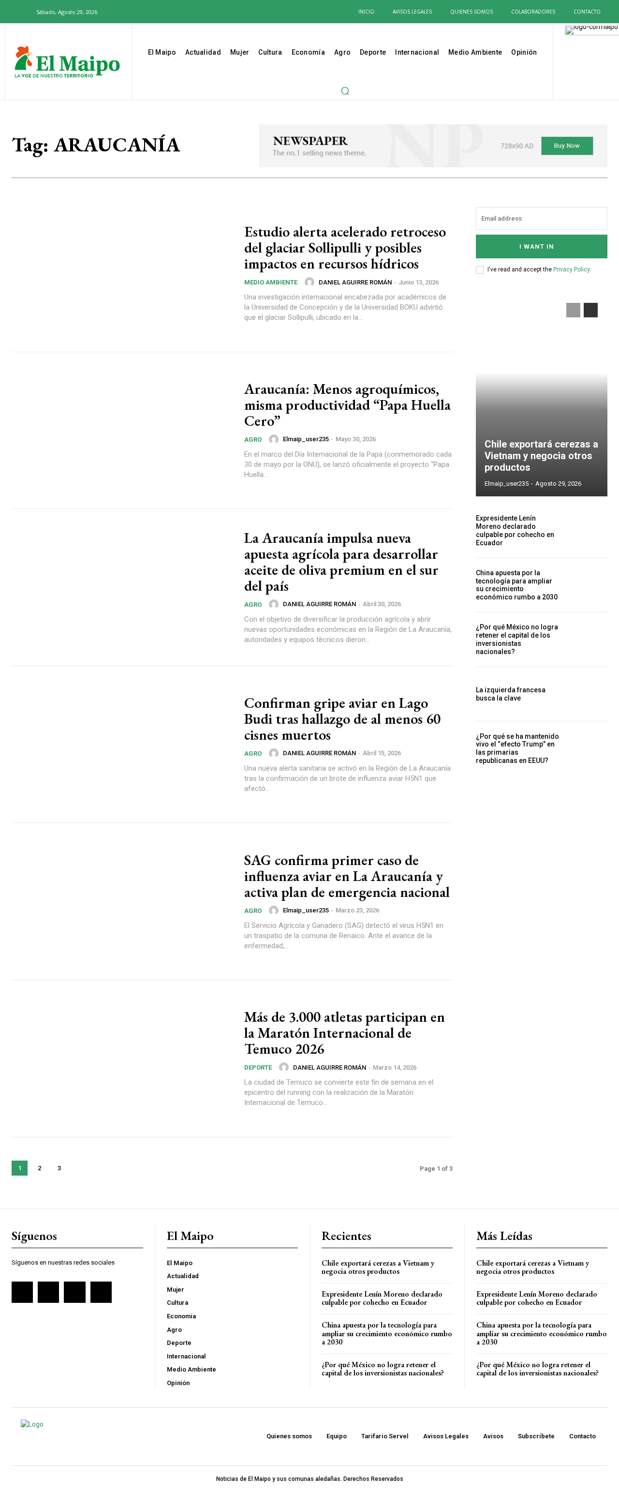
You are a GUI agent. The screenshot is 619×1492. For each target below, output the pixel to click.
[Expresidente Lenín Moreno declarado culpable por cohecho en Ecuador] (587, 531)
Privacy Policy (571, 269)
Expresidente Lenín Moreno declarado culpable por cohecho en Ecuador (515, 530)
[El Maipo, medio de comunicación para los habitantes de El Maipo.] (67, 62)
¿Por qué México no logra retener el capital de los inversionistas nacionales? (517, 639)
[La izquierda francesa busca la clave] (587, 694)
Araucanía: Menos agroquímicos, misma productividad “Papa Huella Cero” (347, 404)
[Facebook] (118, 11)
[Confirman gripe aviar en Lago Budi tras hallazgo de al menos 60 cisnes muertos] (122, 744)
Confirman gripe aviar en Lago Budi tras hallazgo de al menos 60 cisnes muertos (342, 718)
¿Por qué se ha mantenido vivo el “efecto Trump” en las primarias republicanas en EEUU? (517, 748)
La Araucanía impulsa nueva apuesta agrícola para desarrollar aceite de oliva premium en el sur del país (341, 561)
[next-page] (79, 1168)
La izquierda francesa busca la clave (510, 694)
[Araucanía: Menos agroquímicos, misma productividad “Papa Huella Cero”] (122, 430)
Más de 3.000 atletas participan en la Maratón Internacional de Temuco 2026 (344, 1032)
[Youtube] (165, 11)
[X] (150, 11)
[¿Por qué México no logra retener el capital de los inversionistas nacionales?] (587, 639)
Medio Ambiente (270, 282)
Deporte (258, 1067)
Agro (253, 439)
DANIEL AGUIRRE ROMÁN (355, 282)
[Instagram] (134, 11)
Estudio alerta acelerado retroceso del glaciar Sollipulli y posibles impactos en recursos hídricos (345, 247)
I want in (536, 246)
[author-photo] (311, 282)
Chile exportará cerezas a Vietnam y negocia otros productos (541, 455)
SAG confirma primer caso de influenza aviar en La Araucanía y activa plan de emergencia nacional (347, 875)
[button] (23, 11)
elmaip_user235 (306, 439)
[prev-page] (573, 310)
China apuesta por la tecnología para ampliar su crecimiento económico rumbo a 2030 (517, 585)
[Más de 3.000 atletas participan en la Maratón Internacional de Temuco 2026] (122, 1058)
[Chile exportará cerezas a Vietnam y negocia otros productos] (541, 394)
